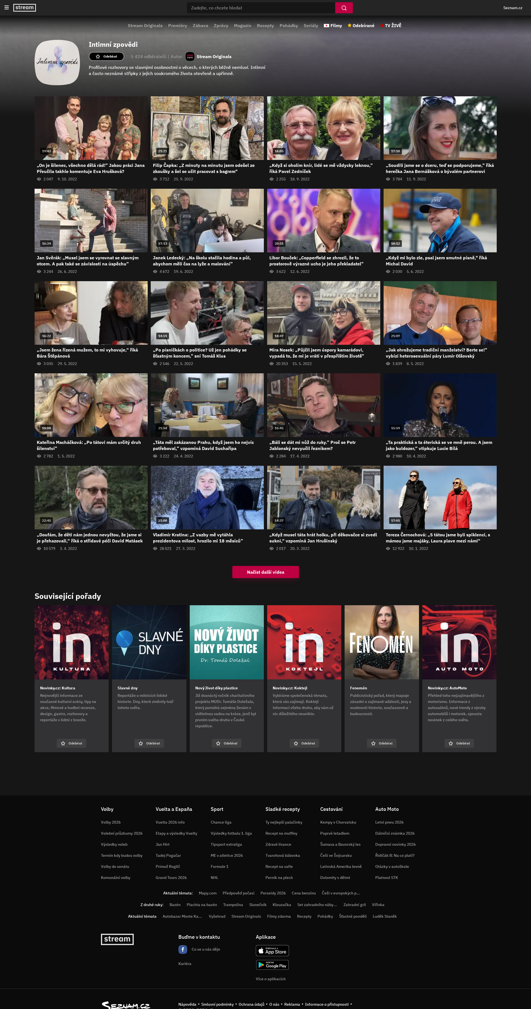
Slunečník (258, 904)
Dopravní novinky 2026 (395, 844)
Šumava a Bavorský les (340, 844)
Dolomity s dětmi (335, 877)
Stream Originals (145, 25)
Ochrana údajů (251, 1004)
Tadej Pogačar (168, 855)
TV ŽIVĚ (393, 25)
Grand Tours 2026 (171, 877)
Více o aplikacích (271, 978)
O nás (274, 1004)
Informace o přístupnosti (327, 1004)
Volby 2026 (111, 822)
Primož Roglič (168, 866)
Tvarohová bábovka (283, 855)
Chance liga (221, 822)
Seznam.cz (512, 8)
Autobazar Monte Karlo (183, 916)
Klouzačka (282, 904)
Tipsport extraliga (226, 844)
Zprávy (221, 25)
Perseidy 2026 (273, 893)
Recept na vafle (279, 866)
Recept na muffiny (281, 833)
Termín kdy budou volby (121, 855)
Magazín (242, 25)
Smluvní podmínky (217, 1004)
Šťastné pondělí (353, 916)
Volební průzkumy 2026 (121, 833)
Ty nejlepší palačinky (284, 822)
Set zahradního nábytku (318, 904)
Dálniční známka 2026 (395, 833)
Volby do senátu (115, 866)
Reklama (292, 1004)
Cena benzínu (304, 893)
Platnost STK (386, 877)
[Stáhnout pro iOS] (272, 950)
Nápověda (187, 1004)
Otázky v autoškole (392, 866)
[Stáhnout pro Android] (272, 965)
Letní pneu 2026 (389, 822)
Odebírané (363, 25)
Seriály (311, 25)
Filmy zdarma (279, 916)
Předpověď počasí (238, 893)
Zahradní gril (354, 904)
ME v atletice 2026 (227, 855)
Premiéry (177, 25)
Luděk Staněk (385, 916)
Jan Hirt (163, 844)
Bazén (175, 904)
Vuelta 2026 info (170, 822)
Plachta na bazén (202, 904)
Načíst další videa (265, 572)
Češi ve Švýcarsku (336, 855)
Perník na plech (279, 877)
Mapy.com (208, 893)
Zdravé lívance (278, 844)
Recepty (265, 25)
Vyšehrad (217, 916)
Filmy (336, 25)
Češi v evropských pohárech (346, 893)
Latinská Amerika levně (341, 866)
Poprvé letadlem (334, 833)
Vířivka (378, 904)
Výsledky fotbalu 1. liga (231, 833)
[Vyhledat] (344, 7)
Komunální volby (115, 877)
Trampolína (233, 904)
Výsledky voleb (114, 844)
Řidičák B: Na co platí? (395, 855)
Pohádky (289, 25)
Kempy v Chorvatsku (338, 822)
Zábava (200, 25)
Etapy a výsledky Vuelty (176, 833)
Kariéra (184, 963)
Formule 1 (219, 866)
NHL (214, 877)
